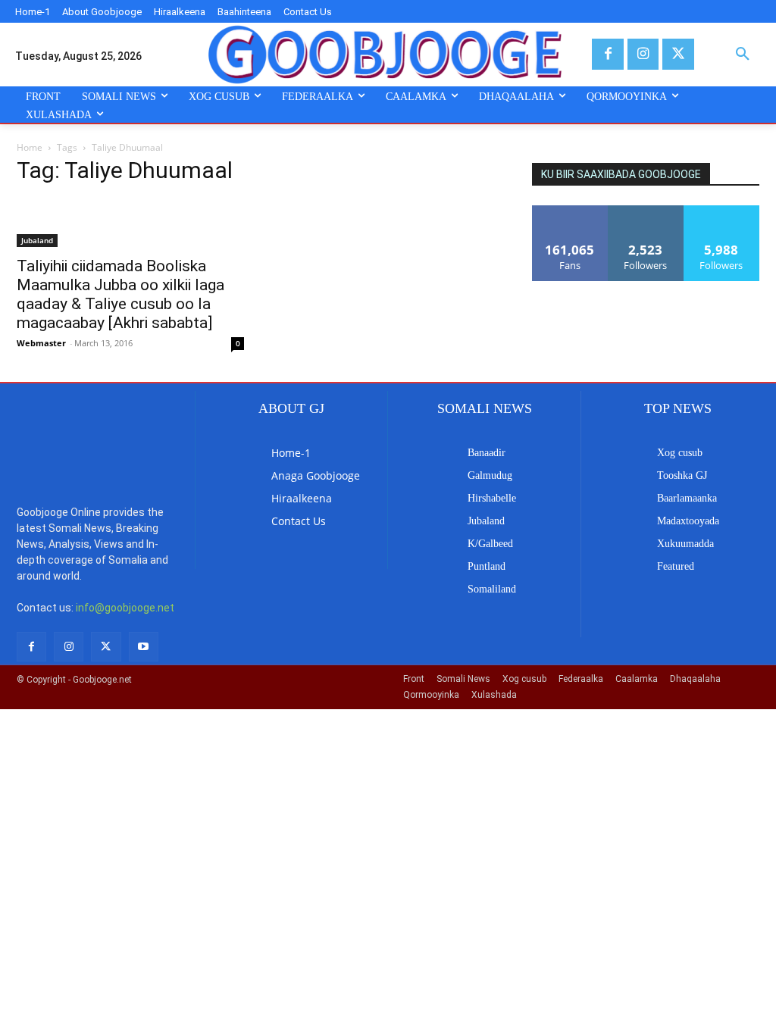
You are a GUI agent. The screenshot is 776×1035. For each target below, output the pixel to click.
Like (570, 211)
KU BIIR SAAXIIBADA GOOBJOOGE (621, 174)
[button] (742, 54)
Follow (646, 211)
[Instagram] (643, 54)
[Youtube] (143, 646)
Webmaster (41, 343)
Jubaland (37, 240)
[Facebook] (607, 54)
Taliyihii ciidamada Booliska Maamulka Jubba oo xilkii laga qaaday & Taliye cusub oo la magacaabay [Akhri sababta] (120, 294)
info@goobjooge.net (125, 608)
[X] (677, 54)
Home (29, 147)
